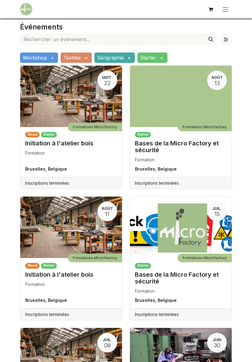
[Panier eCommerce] (210, 9)
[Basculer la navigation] (225, 9)
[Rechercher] (210, 39)
